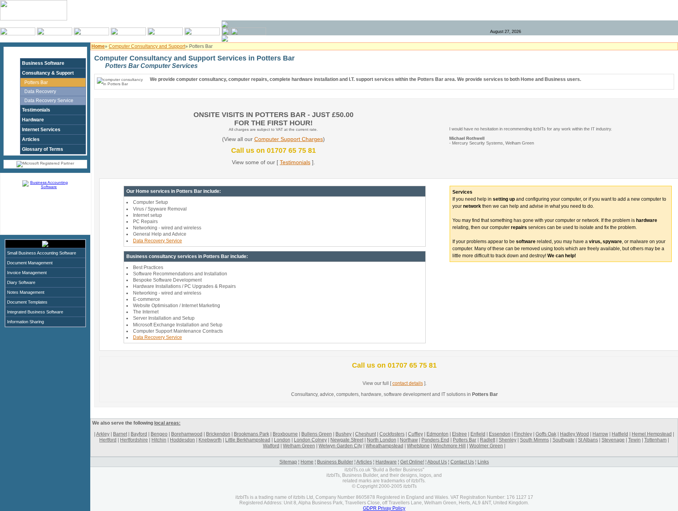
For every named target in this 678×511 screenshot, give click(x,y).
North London (381, 440)
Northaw (409, 440)
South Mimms (534, 440)
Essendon (499, 434)
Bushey (343, 434)
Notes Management (25, 292)
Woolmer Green (486, 446)
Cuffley (415, 434)
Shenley (507, 440)
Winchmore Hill (449, 446)
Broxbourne (285, 434)
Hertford (108, 440)
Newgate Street (346, 440)
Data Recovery (40, 91)
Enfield (477, 434)
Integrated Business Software (35, 312)
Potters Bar (36, 82)
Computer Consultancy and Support (147, 46)
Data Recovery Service (48, 100)
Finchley (523, 434)
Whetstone (418, 446)
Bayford (139, 434)
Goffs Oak (546, 434)
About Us (437, 462)
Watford (271, 446)
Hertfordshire (134, 440)
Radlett (487, 440)
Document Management (30, 262)
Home (307, 462)
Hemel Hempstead (652, 434)
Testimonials (36, 110)
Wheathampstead (384, 446)
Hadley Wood (574, 434)
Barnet (120, 434)
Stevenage (613, 440)
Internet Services (41, 129)
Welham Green (299, 446)
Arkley (102, 434)
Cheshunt (365, 434)
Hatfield (620, 434)
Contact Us (462, 462)
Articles (31, 139)
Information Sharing (25, 321)
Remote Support (650, 10)
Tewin (634, 440)
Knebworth (210, 440)
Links (483, 462)
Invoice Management (27, 272)
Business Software (43, 63)
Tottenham (655, 440)
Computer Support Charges (288, 139)
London (282, 440)
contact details (407, 383)
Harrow (600, 434)
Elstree (459, 434)
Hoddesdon (182, 440)
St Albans (588, 440)
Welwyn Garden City (340, 446)
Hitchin (158, 440)
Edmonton (437, 434)
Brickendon (218, 434)
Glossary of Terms (42, 149)
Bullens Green (316, 434)
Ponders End (435, 440)
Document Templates (27, 302)
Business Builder (335, 462)
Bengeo (159, 434)
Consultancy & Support (48, 73)
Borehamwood (186, 434)
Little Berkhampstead (247, 440)
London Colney (310, 440)
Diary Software (21, 282)
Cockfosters (392, 434)
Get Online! (412, 462)
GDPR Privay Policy (384, 508)
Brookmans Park (251, 434)
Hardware (33, 120)
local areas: (167, 423)
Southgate (563, 440)
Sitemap (288, 462)
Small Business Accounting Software (41, 253)
